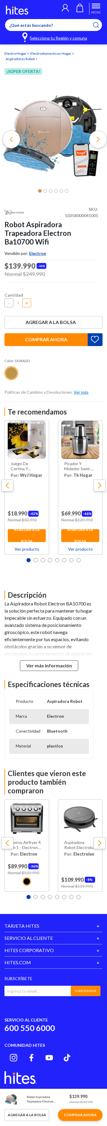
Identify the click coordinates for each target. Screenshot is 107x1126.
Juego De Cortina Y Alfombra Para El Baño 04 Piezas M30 (26, 466)
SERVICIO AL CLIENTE (28, 938)
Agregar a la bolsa (51, 322)
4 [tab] (50, 560)
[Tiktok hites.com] (67, 1057)
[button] (65, 9)
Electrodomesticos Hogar (51, 53)
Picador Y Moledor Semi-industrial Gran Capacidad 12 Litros (78, 466)
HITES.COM (17, 962)
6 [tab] (64, 560)
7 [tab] (71, 560)
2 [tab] (36, 560)
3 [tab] (43, 560)
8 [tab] (78, 560)
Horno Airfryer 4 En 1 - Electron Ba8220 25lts (26, 845)
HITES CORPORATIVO (29, 950)
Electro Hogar (15, 53)
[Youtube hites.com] (49, 1057)
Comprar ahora (46, 339)
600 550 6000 (29, 1028)
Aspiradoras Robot (20, 59)
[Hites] (17, 10)
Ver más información (49, 665)
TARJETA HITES (21, 926)
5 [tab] (57, 560)
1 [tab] (28, 560)
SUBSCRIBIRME (86, 991)
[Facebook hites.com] (31, 1057)
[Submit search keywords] (100, 25)
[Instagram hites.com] (13, 1057)
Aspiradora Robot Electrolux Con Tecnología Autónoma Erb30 (80, 845)
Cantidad (13, 295)
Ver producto (27, 549)
